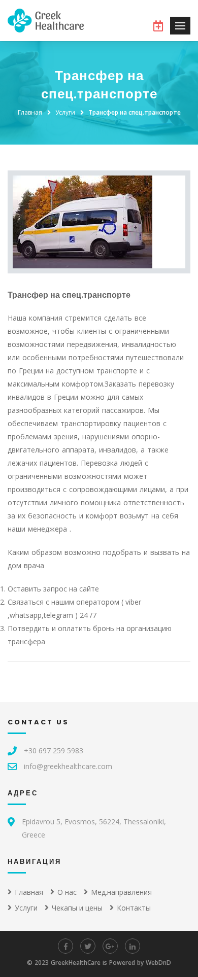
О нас (67, 892)
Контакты (134, 908)
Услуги (65, 112)
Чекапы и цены (77, 908)
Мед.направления (121, 892)
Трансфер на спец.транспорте (134, 112)
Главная (30, 112)
